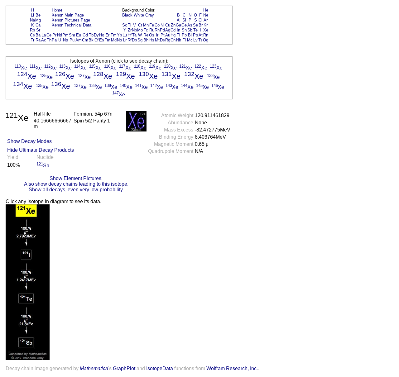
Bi (190, 35)
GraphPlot (124, 368)
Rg (167, 40)
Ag (167, 30)
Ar (206, 20)
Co (157, 25)
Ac (43, 40)
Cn (173, 40)
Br (201, 25)
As (189, 25)
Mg (38, 20)
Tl (178, 35)
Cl (200, 20)
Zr (130, 30)
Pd (162, 30)
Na (32, 20)
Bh (145, 40)
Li (32, 15)
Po (195, 35)
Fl (184, 40)
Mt (157, 40)
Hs (151, 40)
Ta (134, 35)
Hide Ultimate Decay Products (40, 150)
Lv (195, 40)
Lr (125, 40)
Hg (173, 35)
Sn (184, 30)
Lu (125, 35)
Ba (38, 35)
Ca (38, 25)
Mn (146, 25)
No (119, 40)
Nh (178, 40)
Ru (151, 30)
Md (114, 40)
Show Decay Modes (29, 141)
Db (134, 40)
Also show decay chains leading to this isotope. (76, 184)
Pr (54, 35)
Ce (48, 35)
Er (107, 35)
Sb (189, 30)
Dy (96, 35)
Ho (101, 35)
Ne (205, 15)
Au (167, 35)
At (201, 35)
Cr (140, 25)
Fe (151, 25)
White (139, 15)
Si (184, 20)
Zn (173, 25)
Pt (163, 35)
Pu (72, 40)
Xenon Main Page (68, 15)
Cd (173, 30)
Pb (184, 35)
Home (57, 10)
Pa (54, 40)
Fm (107, 40)
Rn (205, 35)
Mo (140, 30)
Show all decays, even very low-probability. (76, 189)
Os (151, 35)
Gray (149, 15)
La (43, 35)
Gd (85, 35)
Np (65, 40)
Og (205, 40)
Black (127, 15)
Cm (85, 40)
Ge (184, 25)
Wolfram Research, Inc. (232, 368)
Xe (205, 30)
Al (178, 20)
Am (78, 40)
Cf (96, 40)
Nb (134, 30)
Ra (38, 40)
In (178, 30)
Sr (38, 30)
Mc (190, 40)
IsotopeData (159, 368)
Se (195, 25)
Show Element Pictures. (76, 178)
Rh (157, 30)
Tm (114, 35)
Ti (129, 25)
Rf (129, 40)
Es (101, 40)
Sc (124, 25)
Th (49, 40)
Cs (32, 35)
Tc (146, 30)
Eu (78, 35)
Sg (139, 40)
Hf (129, 35)
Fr (32, 40)
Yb (119, 35)
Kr (206, 25)
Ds (162, 40)
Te (195, 30)
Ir (157, 35)
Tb (91, 35)
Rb (32, 30)
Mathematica (94, 368)
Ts (200, 40)
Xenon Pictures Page (71, 20)
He (205, 10)
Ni (162, 25)
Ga (178, 25)
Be (38, 15)
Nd (59, 35)
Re (145, 35)
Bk (91, 40)
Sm (72, 35)
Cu (167, 25)
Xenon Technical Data (71, 25)
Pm (65, 35)
